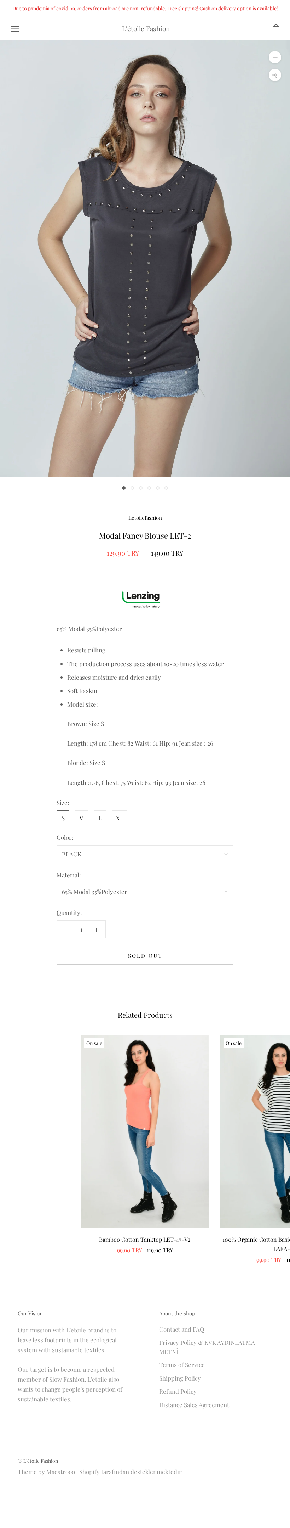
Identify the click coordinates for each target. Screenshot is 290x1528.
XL (119, 818)
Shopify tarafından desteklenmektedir (130, 1472)
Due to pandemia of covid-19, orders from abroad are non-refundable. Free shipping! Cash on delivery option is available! (145, 8)
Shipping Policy (180, 1378)
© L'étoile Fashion (38, 1460)
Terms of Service (182, 1365)
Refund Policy (178, 1391)
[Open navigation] (15, 28)
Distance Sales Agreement (194, 1405)
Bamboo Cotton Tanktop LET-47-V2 (145, 1239)
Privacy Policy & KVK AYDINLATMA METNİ (207, 1346)
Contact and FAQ (181, 1329)
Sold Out (145, 955)
